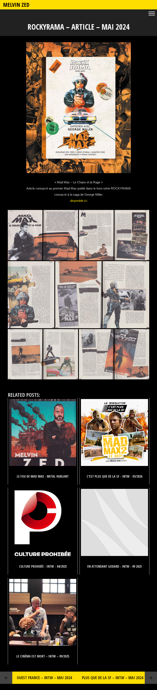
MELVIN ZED (16, 4)
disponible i (77, 200)
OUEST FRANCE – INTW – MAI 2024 (44, 677)
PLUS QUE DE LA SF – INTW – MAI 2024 (112, 677)
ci (86, 200)
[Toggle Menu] (151, 14)
